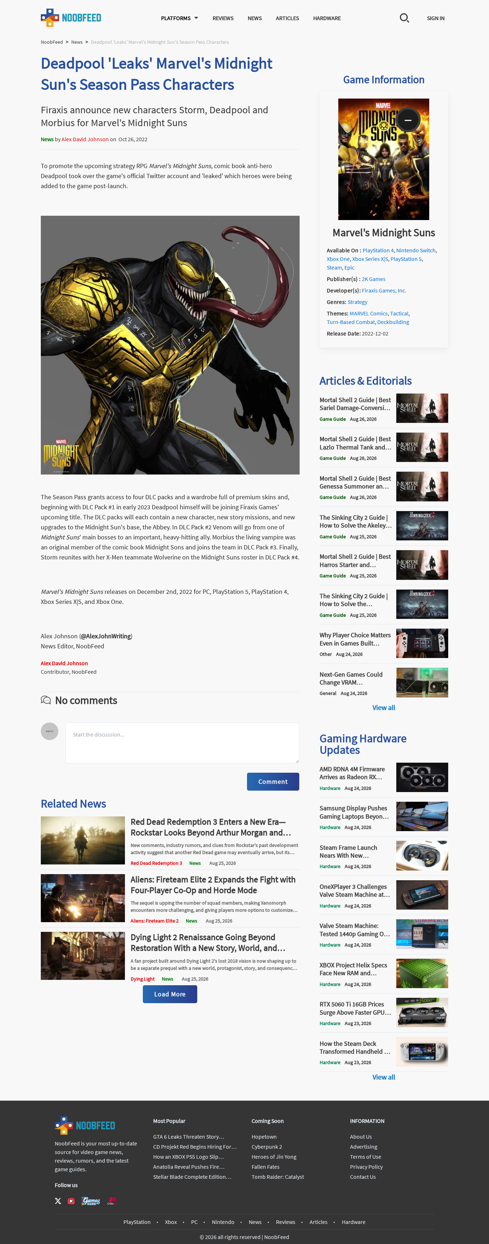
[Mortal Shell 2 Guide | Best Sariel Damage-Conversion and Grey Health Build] (422, 420)
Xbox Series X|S (370, 258)
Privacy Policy (366, 1166)
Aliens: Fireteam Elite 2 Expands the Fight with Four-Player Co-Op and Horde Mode (213, 885)
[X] (58, 1201)
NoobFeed (52, 42)
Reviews (223, 18)
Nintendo (223, 1221)
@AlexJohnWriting (106, 636)
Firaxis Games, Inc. (384, 290)
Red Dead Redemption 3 (156, 863)
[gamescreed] (91, 1200)
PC (194, 1221)
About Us (361, 1136)
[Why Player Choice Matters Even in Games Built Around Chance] (422, 655)
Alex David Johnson (85, 139)
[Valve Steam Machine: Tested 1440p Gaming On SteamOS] (422, 946)
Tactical (399, 313)
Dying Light (143, 979)
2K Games (374, 278)
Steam (334, 267)
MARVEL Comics (369, 313)
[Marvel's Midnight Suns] (383, 217)
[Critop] (112, 1200)
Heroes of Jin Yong (274, 1156)
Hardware (327, 18)
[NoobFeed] (71, 18)
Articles (287, 18)
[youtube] (71, 1201)
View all (384, 707)
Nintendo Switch (416, 250)
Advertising (363, 1146)
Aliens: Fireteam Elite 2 (155, 920)
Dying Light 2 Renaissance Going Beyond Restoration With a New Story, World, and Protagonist (204, 947)
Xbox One (338, 258)
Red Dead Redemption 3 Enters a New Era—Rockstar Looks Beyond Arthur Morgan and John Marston (208, 832)
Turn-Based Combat (351, 321)
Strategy (357, 301)
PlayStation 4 (378, 250)
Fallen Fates (266, 1166)
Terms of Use (365, 1156)
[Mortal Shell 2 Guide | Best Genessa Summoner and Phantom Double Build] (422, 499)
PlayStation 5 (406, 258)
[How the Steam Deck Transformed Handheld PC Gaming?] (422, 1064)
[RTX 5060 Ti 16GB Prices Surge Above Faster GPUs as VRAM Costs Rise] (422, 1025)
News (255, 18)
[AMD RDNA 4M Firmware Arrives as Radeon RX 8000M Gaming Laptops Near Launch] (422, 789)
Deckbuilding (393, 321)
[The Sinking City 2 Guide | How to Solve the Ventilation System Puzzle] (422, 616)
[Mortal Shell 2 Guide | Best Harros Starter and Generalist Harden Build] (422, 577)
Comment (272, 781)
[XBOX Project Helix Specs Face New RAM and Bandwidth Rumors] (422, 986)
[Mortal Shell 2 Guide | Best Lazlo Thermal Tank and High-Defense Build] (422, 459)
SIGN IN (436, 18)
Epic (349, 267)
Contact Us (363, 1176)
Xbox (171, 1221)
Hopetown (264, 1136)
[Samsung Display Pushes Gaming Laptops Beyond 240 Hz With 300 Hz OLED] (422, 829)
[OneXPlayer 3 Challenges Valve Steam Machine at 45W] (422, 907)
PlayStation (137, 1221)
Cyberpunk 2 (267, 1146)
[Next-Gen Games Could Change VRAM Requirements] (422, 695)
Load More (170, 994)
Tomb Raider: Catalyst (278, 1176)
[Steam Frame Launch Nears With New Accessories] (422, 868)
